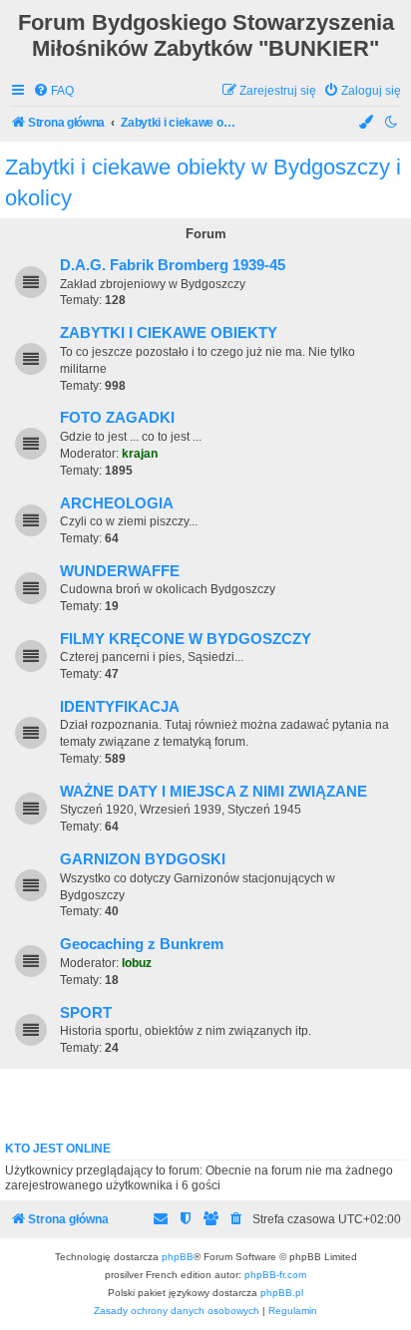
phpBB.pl (281, 1292)
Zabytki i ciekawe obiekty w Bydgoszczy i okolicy (203, 182)
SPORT (86, 1013)
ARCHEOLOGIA (117, 503)
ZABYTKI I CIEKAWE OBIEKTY (168, 333)
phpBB (178, 1256)
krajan (140, 454)
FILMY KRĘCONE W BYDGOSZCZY (185, 639)
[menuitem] (53, 91)
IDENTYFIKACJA (120, 707)
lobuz (137, 963)
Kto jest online (58, 1149)
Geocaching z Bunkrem (141, 944)
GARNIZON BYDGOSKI (142, 859)
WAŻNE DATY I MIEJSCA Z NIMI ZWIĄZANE (213, 792)
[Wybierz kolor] (367, 123)
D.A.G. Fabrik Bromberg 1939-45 (172, 265)
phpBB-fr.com (275, 1274)
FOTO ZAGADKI (117, 418)
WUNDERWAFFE (120, 571)
